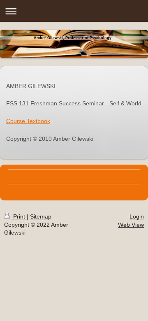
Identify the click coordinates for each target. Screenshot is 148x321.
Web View (131, 224)
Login (137, 216)
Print (19, 216)
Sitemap (40, 216)
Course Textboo (26, 121)
